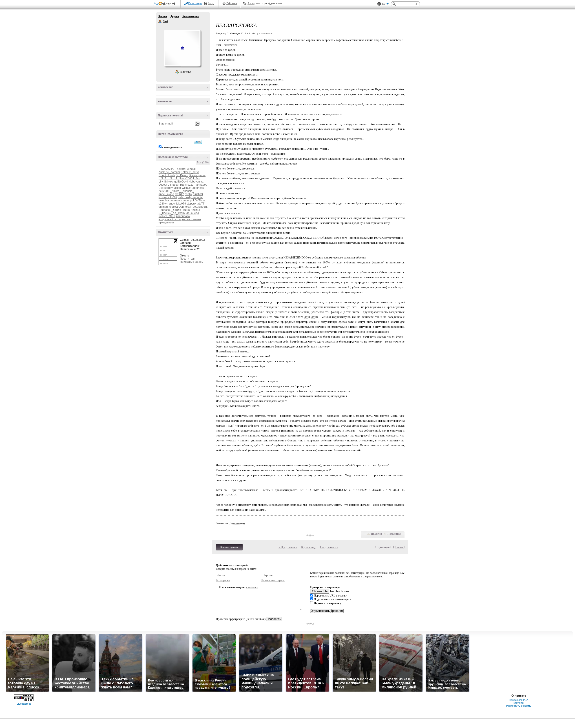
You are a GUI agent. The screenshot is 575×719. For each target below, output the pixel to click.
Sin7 (160, 21)
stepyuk (191, 203)
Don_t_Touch (167, 175)
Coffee (185, 172)
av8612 (179, 194)
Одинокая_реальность (193, 206)
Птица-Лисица (191, 209)
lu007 (173, 197)
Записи (162, 16)
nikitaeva (183, 200)
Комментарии (190, 16)
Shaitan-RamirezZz (181, 184)
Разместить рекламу (518, 705)
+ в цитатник (264, 33)
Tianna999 (200, 184)
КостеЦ (173, 206)
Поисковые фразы (191, 261)
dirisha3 (198, 194)
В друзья (185, 71)
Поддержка (379, 4)
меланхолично (191, 219)
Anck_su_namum (169, 172)
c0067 (188, 194)
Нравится (376, 533)
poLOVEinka (198, 200)
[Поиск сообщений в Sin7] (198, 142)
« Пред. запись (288, 547)
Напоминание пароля (273, 580)
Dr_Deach (182, 175)
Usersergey (166, 187)
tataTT (200, 203)
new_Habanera (168, 200)
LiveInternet (165, 4)
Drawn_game (197, 175)
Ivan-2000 (186, 178)
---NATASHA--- (167, 169)
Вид (385, 4)
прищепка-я (166, 222)
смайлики (252, 587)
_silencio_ (187, 191)
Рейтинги (231, 3)
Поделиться (394, 533)
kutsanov (164, 197)
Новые (399, 547)
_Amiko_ (175, 191)
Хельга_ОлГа (167, 216)
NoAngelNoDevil (177, 181)
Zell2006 (164, 191)
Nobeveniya (196, 181)
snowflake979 (177, 203)
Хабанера (192, 213)
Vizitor (177, 187)
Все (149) (203, 162)
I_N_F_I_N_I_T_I (169, 178)
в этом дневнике (171, 147)
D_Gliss (194, 172)
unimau (163, 206)
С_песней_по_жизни (172, 213)
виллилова (183, 216)
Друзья (174, 16)
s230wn (163, 203)
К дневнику (308, 547)
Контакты (518, 702)
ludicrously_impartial (190, 197)
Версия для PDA (518, 700)
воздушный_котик (170, 219)
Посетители (187, 258)
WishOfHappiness (193, 187)
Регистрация (195, 3)
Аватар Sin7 (182, 48)
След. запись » (329, 547)
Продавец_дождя (170, 209)
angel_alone (166, 194)
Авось (251, 3)
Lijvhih (163, 181)
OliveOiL (164, 184)
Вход (211, 3)
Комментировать (229, 547)
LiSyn (196, 178)
